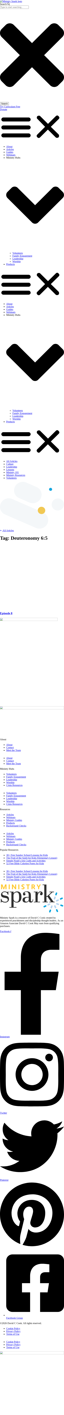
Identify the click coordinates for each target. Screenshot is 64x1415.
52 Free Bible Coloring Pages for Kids (25, 863)
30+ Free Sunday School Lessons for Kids (27, 855)
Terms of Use (12, 1334)
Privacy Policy (13, 1331)
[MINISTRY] (32, 912)
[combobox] (14, 7)
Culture (10, 464)
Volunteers (17, 253)
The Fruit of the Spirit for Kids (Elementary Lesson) (31, 858)
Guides (9, 152)
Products (10, 264)
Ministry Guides (14, 820)
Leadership (17, 258)
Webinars (10, 155)
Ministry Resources (15, 475)
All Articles (11, 461)
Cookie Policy (13, 1328)
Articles (10, 149)
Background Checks (16, 825)
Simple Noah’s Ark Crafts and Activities (26, 860)
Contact (10, 747)
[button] (32, 127)
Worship (16, 261)
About (9, 146)
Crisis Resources (14, 785)
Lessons (10, 469)
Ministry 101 (12, 472)
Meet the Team (13, 750)
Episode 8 (6, 613)
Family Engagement (22, 256)
